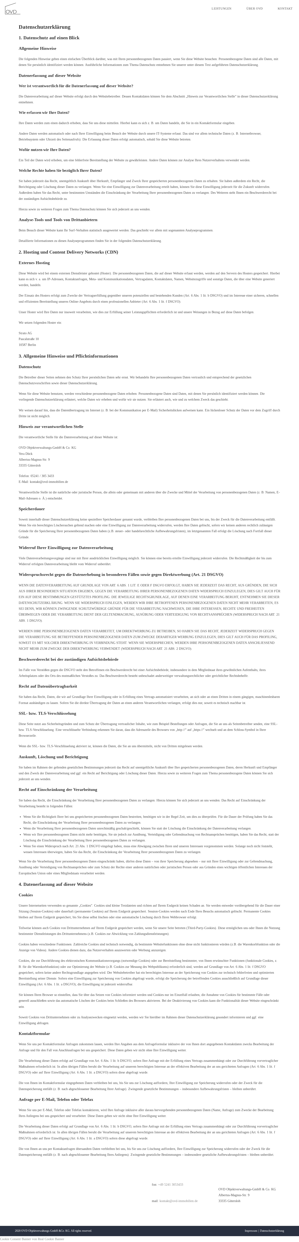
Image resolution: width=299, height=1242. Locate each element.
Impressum (251, 1230)
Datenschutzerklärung (272, 1230)
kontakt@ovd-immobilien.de (178, 1201)
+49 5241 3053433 (170, 1184)
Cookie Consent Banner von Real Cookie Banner (32, 1239)
